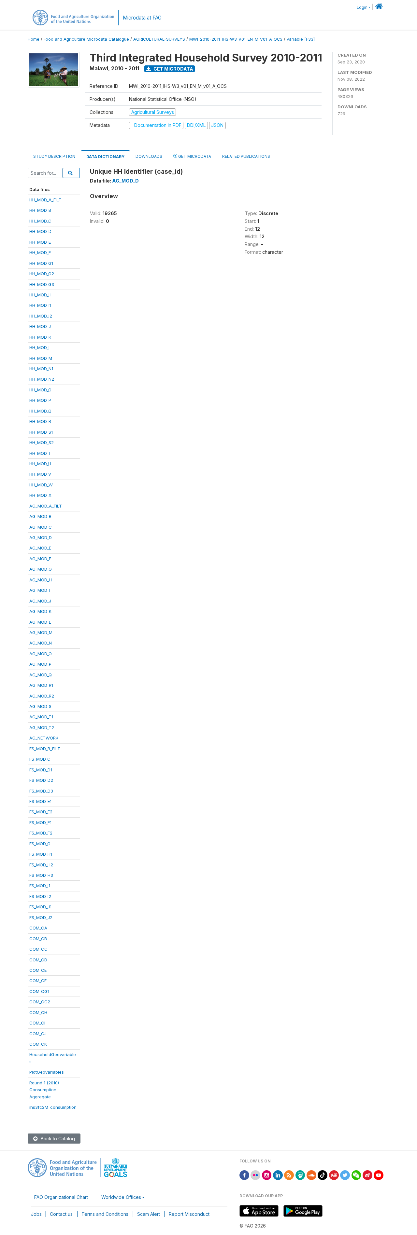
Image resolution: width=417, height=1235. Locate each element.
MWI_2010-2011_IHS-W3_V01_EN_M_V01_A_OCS (235, 39)
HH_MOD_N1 (41, 368)
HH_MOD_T (40, 453)
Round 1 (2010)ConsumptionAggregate (44, 1089)
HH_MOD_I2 (40, 316)
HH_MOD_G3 (41, 284)
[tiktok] (322, 1174)
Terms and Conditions (104, 1214)
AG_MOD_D (40, 537)
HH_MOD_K (40, 337)
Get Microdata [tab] (194, 156)
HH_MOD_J (40, 326)
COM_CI (37, 1022)
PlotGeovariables (46, 1072)
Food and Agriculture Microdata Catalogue (86, 39)
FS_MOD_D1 (40, 769)
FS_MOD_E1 (40, 801)
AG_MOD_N (40, 642)
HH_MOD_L (40, 347)
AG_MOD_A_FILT (45, 506)
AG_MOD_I (39, 590)
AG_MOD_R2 (41, 696)
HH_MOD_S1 (41, 432)
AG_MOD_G (40, 569)
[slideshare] (300, 1174)
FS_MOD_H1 (40, 854)
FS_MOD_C (39, 759)
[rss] (289, 1174)
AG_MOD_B (40, 516)
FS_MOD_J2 (40, 917)
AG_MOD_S (40, 706)
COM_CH (38, 1012)
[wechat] (356, 1174)
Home (33, 39)
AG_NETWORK (43, 737)
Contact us (61, 1214)
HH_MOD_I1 (40, 305)
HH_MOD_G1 (41, 263)
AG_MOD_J (40, 601)
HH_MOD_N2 (41, 379)
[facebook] (244, 1174)
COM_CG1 (39, 991)
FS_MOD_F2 (40, 832)
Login (362, 7)
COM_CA (38, 927)
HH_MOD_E (40, 242)
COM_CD (38, 959)
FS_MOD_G (39, 843)
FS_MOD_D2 (41, 780)
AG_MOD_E (40, 547)
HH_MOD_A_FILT (45, 199)
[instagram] (267, 1174)
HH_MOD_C (40, 221)
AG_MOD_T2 (41, 727)
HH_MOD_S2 (41, 442)
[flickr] (255, 1174)
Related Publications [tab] (246, 156)
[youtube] (378, 1174)
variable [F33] (301, 39)
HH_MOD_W (41, 484)
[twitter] (345, 1174)
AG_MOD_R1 (41, 685)
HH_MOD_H (40, 294)
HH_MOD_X (40, 495)
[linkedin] (278, 1174)
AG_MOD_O (40, 653)
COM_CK (38, 1044)
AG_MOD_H (40, 579)
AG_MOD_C (40, 527)
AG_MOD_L (40, 622)
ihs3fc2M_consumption (53, 1107)
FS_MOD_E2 (40, 811)
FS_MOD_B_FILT (44, 748)
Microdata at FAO (142, 18)
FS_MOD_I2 (40, 896)
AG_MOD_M (40, 632)
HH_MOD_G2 (41, 273)
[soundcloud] (311, 1174)
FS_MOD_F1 (40, 822)
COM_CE (38, 970)
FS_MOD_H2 (41, 864)
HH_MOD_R (40, 421)
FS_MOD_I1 (39, 885)
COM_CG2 (39, 1001)
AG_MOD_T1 (41, 716)
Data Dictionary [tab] (105, 156)
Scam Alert (148, 1214)
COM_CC (38, 949)
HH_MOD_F (40, 252)
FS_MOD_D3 (41, 791)
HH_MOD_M (40, 358)
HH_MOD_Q (40, 411)
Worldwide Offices (121, 1197)
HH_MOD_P (40, 400)
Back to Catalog (57, 1138)
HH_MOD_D (40, 231)
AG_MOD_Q (40, 674)
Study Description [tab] (54, 156)
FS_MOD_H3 (41, 875)
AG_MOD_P (40, 664)
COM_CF (38, 980)
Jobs (36, 1214)
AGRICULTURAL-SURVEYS (159, 39)
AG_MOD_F (40, 558)
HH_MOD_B (40, 210)
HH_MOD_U (40, 463)
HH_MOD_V (40, 474)
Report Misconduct (189, 1214)
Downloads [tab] (149, 156)
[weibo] (367, 1174)
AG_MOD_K (40, 611)
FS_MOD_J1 (40, 906)
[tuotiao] (334, 1174)
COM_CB (38, 938)
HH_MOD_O (40, 389)
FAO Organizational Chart (61, 1197)
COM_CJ (38, 1033)
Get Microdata (172, 69)
